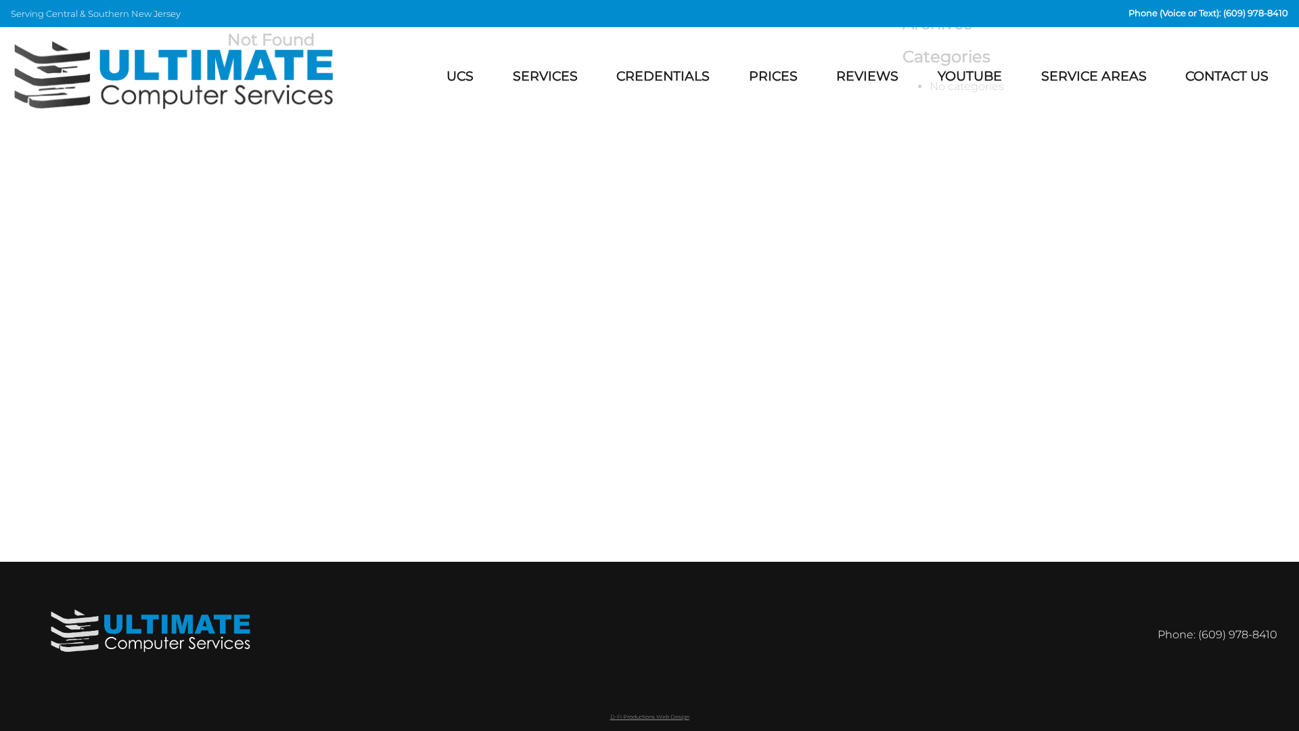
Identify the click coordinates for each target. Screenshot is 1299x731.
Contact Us (1227, 76)
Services (545, 76)
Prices (773, 76)
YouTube (970, 76)
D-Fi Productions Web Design (649, 716)
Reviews (867, 76)
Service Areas (1094, 76)
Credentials (663, 76)
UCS (460, 76)
